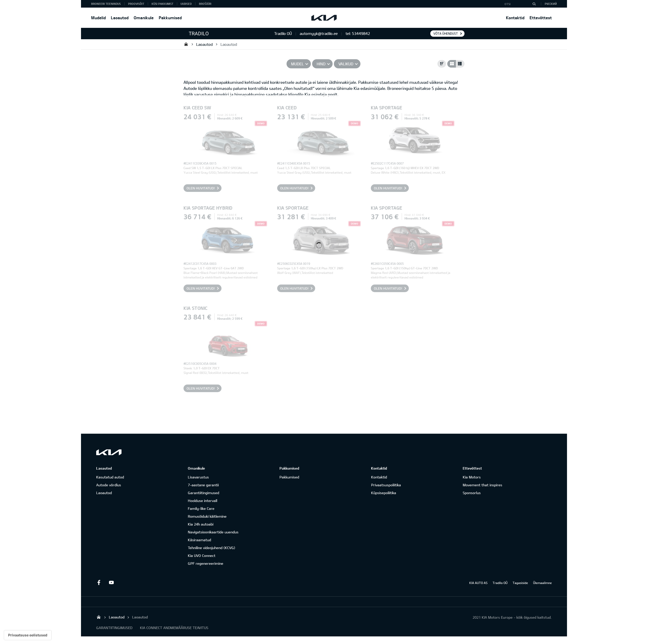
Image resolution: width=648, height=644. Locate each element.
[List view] (460, 64)
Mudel (297, 64)
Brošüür (205, 3)
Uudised (186, 3)
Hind (321, 64)
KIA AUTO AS (478, 583)
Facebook (98, 582)
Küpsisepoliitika (383, 493)
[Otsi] (534, 4)
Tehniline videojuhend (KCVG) (211, 548)
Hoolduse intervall (202, 500)
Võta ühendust (445, 33)
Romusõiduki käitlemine (207, 516)
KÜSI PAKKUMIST (162, 3)
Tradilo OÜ (186, 44)
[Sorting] (441, 64)
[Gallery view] (451, 64)
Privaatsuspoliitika (386, 485)
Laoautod (120, 17)
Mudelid (98, 17)
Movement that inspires (482, 485)
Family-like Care (201, 508)
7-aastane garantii (203, 485)
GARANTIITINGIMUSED (114, 628)
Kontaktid (515, 17)
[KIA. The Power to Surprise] (109, 452)
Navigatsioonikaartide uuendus (213, 532)
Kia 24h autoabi (200, 524)
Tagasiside (520, 583)
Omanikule (144, 17)
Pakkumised (170, 17)
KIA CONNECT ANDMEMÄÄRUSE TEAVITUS (174, 628)
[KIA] (324, 18)
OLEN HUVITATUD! (201, 188)
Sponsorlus (472, 493)
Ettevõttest (541, 17)
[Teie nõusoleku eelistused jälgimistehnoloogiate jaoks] (27, 635)
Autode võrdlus (108, 485)
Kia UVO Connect (201, 555)
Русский (551, 3)
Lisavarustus (198, 477)
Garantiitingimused (203, 493)
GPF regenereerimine (205, 563)
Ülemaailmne (542, 583)
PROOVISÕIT (136, 3)
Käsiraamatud (199, 540)
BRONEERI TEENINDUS (106, 3)
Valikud (345, 64)
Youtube (111, 582)
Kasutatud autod (110, 477)
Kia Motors (472, 477)
